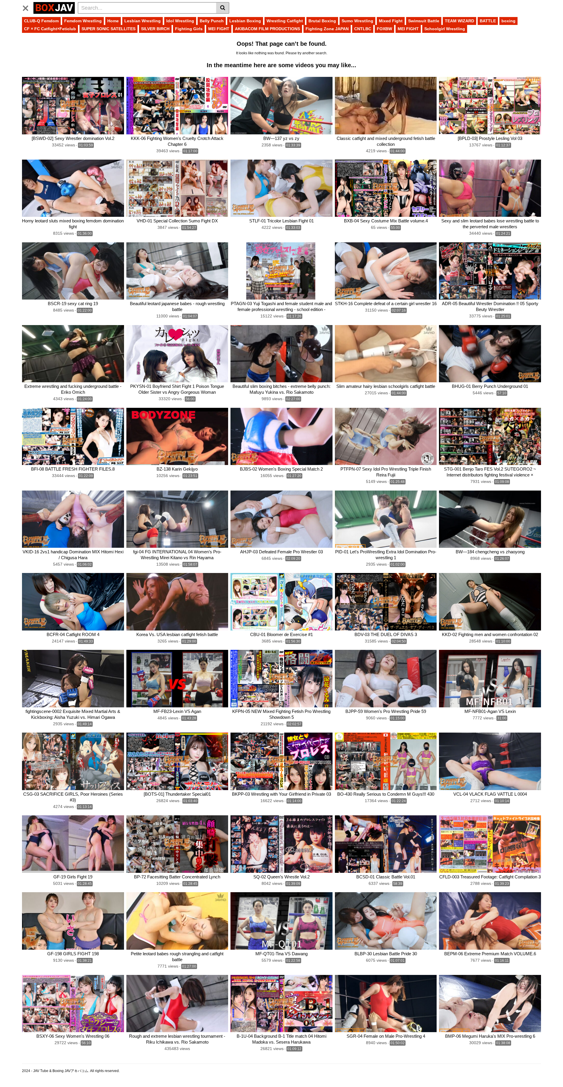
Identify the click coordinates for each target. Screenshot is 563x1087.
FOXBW (384, 28)
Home (113, 20)
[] (222, 8)
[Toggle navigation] (27, 7)
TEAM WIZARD (459, 20)
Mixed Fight (391, 20)
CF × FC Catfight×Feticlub (50, 28)
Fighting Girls (189, 28)
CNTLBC (362, 28)
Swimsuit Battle (423, 20)
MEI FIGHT (218, 28)
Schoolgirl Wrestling (444, 28)
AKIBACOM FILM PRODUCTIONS (267, 28)
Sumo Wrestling (357, 20)
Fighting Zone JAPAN (327, 28)
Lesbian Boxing (245, 20)
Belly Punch (212, 20)
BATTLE (488, 20)
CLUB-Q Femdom (41, 20)
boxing (508, 20)
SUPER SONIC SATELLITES (108, 28)
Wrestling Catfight (285, 20)
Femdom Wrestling (83, 20)
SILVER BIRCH (155, 28)
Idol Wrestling (180, 20)
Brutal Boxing (322, 20)
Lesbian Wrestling (142, 20)
